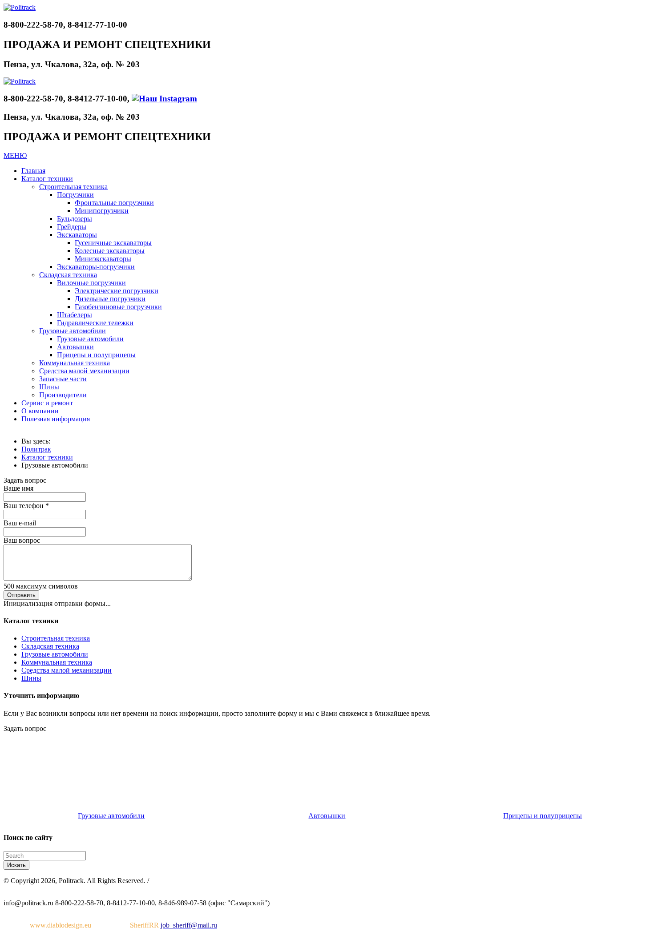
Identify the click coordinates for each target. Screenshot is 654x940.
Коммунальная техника (56, 662)
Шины (31, 678)
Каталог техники (47, 457)
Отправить (21, 595)
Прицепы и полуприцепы (542, 815)
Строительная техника (55, 638)
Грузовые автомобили (54, 654)
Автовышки (326, 815)
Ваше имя (18, 488)
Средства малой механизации (66, 670)
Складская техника (50, 646)
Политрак (36, 449)
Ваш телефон (26, 505)
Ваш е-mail (20, 523)
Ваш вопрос (22, 540)
